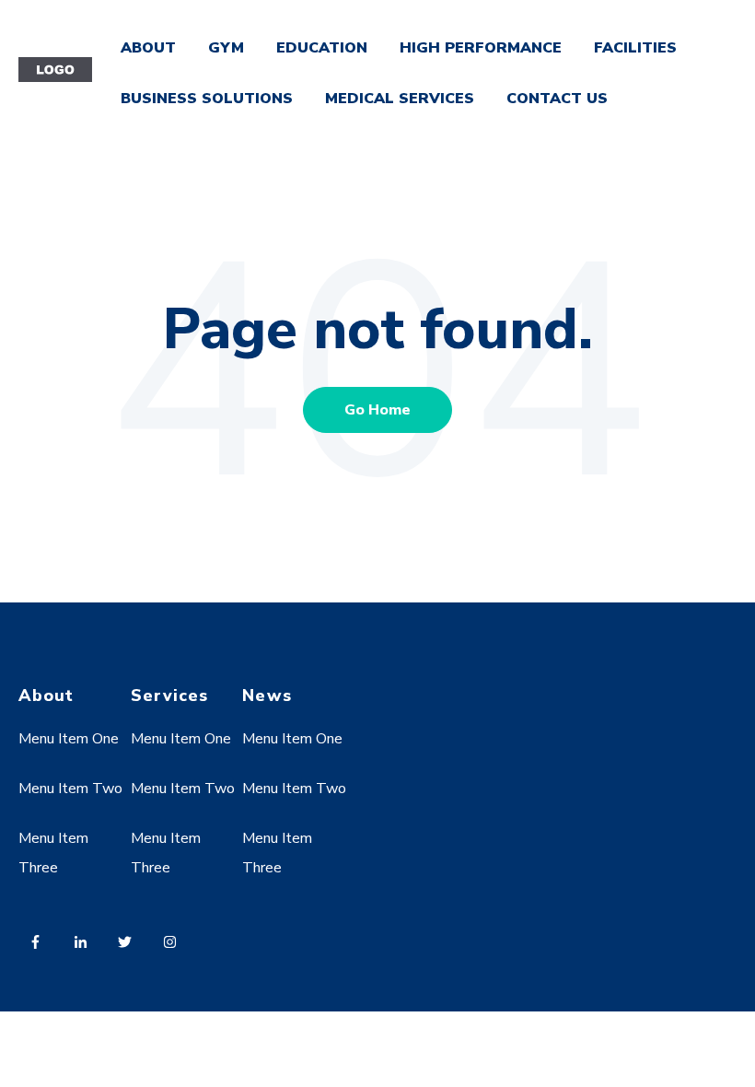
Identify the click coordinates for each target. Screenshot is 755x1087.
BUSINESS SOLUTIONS (207, 98)
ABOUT (148, 48)
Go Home (377, 410)
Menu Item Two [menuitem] (70, 788)
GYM (226, 48)
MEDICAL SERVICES (399, 98)
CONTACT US (557, 98)
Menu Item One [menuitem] (68, 739)
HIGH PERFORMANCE (481, 48)
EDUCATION (321, 48)
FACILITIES (635, 48)
